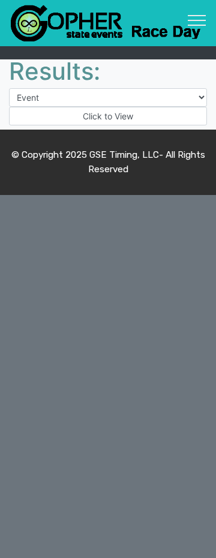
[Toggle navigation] (197, 19)
